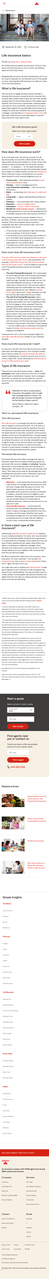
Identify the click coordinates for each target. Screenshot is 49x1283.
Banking (5, 916)
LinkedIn (28, 1232)
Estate (5, 949)
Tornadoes (6, 1122)
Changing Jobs (8, 1022)
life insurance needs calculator (31, 354)
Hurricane (6, 1111)
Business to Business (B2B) (9, 1195)
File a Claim (29, 1182)
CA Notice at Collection (8, 1258)
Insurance (6, 966)
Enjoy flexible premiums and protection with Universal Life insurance (37, 798)
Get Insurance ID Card (32, 1204)
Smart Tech (7, 1072)
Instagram (29, 1227)
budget (28, 292)
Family (5, 922)
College (5, 943)
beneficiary (42, 172)
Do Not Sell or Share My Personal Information (15, 1262)
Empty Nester (7, 1045)
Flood (4, 1105)
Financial (6, 955)
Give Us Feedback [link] (7, 1200)
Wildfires (6, 1128)
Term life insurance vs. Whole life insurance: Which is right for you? (36, 865)
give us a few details (28, 561)
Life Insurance (7, 972)
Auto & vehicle (8, 911)
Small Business (8, 983)
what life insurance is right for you (25, 533)
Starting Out (7, 999)
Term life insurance (9, 423)
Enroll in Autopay (31, 1195)
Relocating (6, 1039)
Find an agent (18, 760)
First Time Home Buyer (10, 1011)
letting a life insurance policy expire (27, 328)
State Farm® (21, 62)
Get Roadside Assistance (33, 1186)
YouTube (28, 1236)
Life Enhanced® (35, 567)
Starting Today (8, 1078)
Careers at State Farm (8, 1218)
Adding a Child (8, 1016)
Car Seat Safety (8, 1061)
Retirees (4, 1227)
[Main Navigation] (4, 3)
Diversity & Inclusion (7, 1223)
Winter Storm (7, 1133)
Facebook (29, 1218)
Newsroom (5, 1191)
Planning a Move (8, 1028)
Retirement (6, 978)
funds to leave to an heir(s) (28, 206)
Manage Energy (8, 1066)
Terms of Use (6, 1249)
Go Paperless (30, 1200)
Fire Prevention (8, 1099)
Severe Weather (8, 1116)
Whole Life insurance (36, 841)
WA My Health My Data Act (10, 1255)
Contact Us (5, 1182)
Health (5, 961)
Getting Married (8, 1005)
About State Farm (7, 1186)
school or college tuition (26, 204)
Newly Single (7, 1033)
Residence (6, 928)
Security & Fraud (30, 1245)
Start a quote (24, 144)
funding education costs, (33, 113)
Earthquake (7, 1093)
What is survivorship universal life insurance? (37, 820)
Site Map (27, 1249)
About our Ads (6, 1245)
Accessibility (17, 1249)
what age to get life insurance (13, 337)
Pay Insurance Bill (31, 1191)
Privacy (16, 1245)
